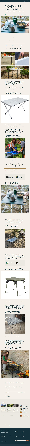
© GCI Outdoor (2, 378)
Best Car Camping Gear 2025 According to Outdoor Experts (20, 177)
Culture (23, 435)
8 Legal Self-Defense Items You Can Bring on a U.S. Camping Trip (15, 410)
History (23, 436)
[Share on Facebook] (21, 14)
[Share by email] (24, 14)
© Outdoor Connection (3, 213)
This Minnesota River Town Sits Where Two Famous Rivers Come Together (26, 406)
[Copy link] (18, 14)
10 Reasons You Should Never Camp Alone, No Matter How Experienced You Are (10, 177)
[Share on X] (19, 14)
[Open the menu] (28, 1)
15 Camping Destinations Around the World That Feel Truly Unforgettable (3, 410)
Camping (6, 4)
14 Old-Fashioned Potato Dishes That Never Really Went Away (25, 412)
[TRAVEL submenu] (11, 1)
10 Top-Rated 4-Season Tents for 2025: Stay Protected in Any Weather (5, 414)
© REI (5, 248)
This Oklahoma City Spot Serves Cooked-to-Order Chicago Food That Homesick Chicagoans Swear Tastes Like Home (26, 416)
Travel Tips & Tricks (17, 436)
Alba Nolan (9, 396)
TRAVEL (23, 432)
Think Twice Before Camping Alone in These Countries (9, 410)
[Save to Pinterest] (22, 14)
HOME (23, 431)
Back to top (15, 419)
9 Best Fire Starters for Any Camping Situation (12, 414)
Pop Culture (16, 435)
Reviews (16, 432)
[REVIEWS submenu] (14, 1)
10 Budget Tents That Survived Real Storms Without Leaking (10, 263)
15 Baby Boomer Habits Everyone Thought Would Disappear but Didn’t (25, 409)
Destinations (16, 431)
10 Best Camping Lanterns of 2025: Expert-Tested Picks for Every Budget (21, 263)
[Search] (23, 1)
